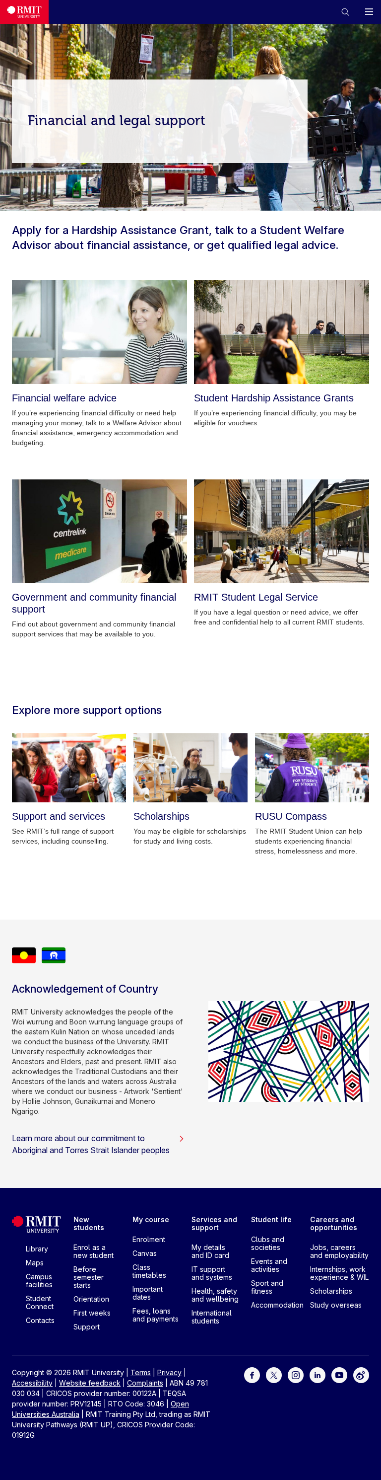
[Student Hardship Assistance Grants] (281, 332)
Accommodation (277, 1305)
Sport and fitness (267, 1287)
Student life (271, 1219)
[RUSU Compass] (312, 767)
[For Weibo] (361, 1374)
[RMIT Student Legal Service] (281, 531)
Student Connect (40, 1302)
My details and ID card (210, 1251)
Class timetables (149, 1271)
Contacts (40, 1320)
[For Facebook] (252, 1374)
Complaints (145, 1383)
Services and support (214, 1223)
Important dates (147, 1293)
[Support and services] (69, 767)
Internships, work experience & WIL (339, 1273)
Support (86, 1327)
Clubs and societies (267, 1243)
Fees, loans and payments (155, 1315)
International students (211, 1317)
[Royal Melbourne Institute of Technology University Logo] (24, 12)
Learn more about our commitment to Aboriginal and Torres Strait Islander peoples (91, 1144)
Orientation (91, 1299)
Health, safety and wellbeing (215, 1295)
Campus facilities (39, 1280)
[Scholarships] (190, 767)
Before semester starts (88, 1277)
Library (37, 1249)
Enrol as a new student (93, 1251)
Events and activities (269, 1265)
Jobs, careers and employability (339, 1251)
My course (150, 1219)
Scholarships (331, 1291)
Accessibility (32, 1383)
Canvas (144, 1253)
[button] (345, 12)
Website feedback (90, 1383)
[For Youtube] (339, 1374)
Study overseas (336, 1305)
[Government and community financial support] (99, 531)
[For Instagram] (296, 1374)
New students (88, 1223)
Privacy (169, 1372)
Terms (140, 1372)
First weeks (92, 1313)
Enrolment (148, 1239)
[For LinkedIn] (317, 1374)
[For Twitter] (274, 1374)
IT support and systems (211, 1273)
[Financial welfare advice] (99, 332)
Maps (35, 1262)
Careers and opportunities (333, 1223)
